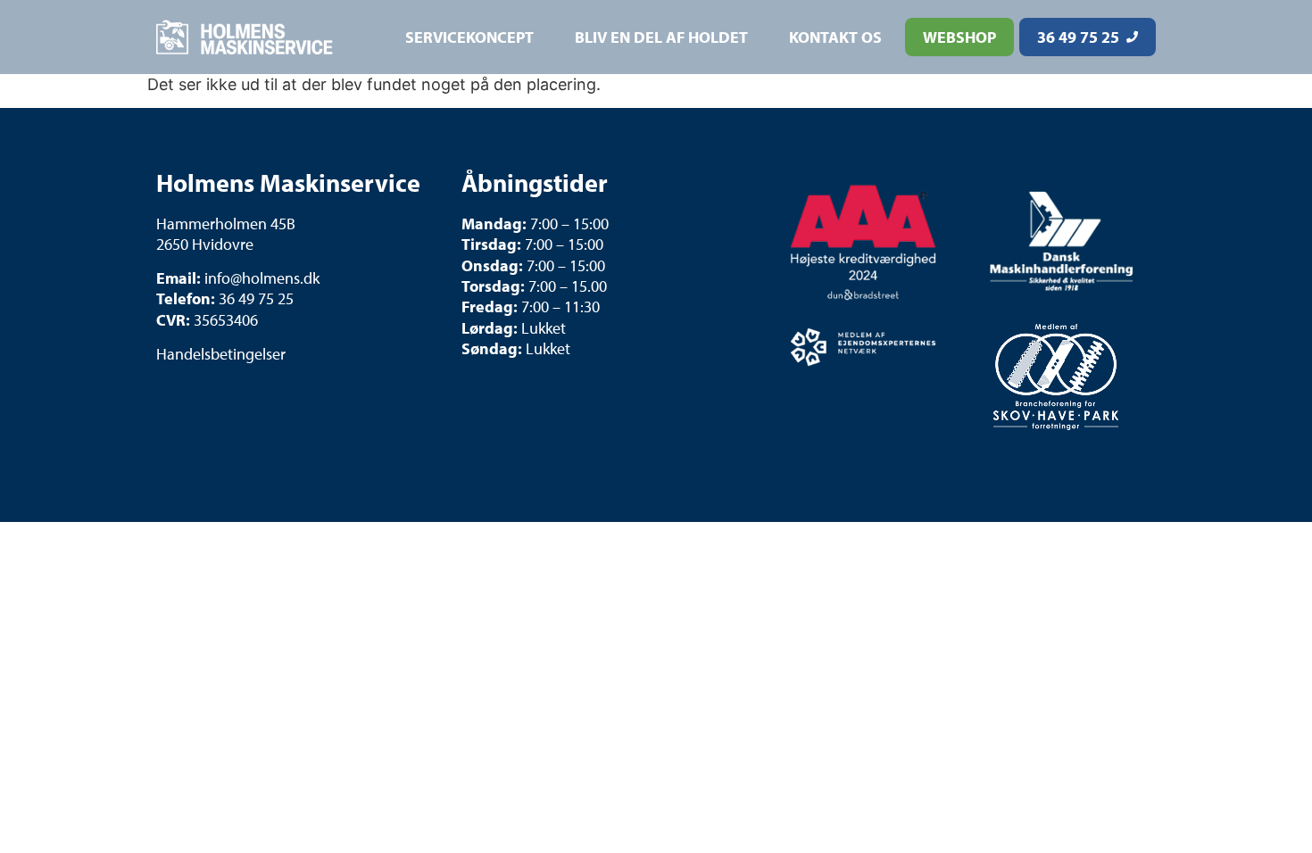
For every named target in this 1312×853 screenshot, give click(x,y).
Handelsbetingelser (221, 354)
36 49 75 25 (256, 298)
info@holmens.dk (262, 278)
